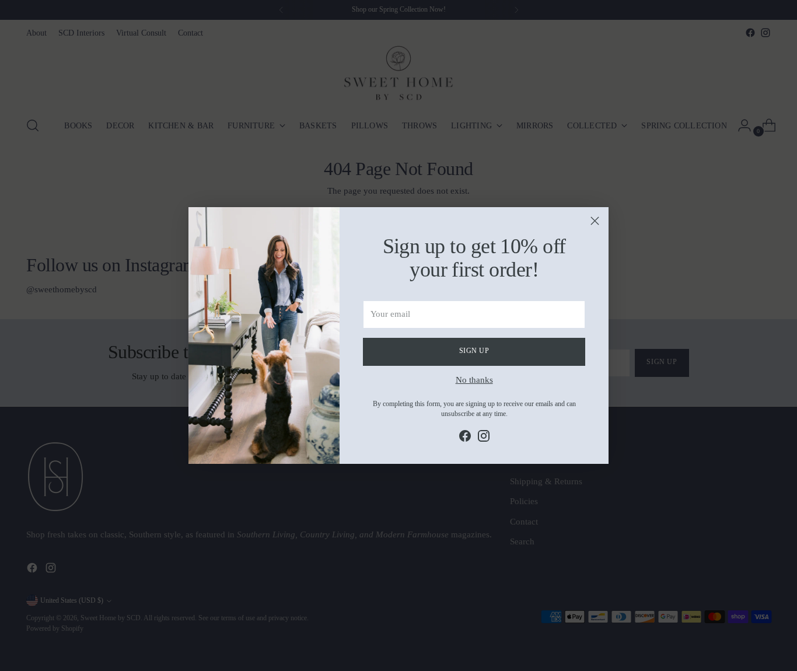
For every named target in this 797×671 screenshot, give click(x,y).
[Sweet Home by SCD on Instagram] (484, 438)
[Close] (595, 221)
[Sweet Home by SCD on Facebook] (465, 438)
